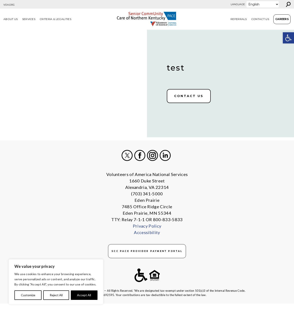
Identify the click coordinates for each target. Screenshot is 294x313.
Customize (28, 295)
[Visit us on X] (127, 155)
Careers (282, 19)
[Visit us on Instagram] (152, 155)
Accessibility (147, 232)
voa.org (9, 4)
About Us (10, 19)
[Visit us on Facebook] (139, 155)
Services (29, 19)
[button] (288, 37)
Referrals (239, 19)
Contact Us (260, 19)
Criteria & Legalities (55, 19)
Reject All (56, 295)
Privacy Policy (147, 225)
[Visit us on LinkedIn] (165, 155)
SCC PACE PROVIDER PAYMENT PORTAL (146, 251)
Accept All (84, 295)
